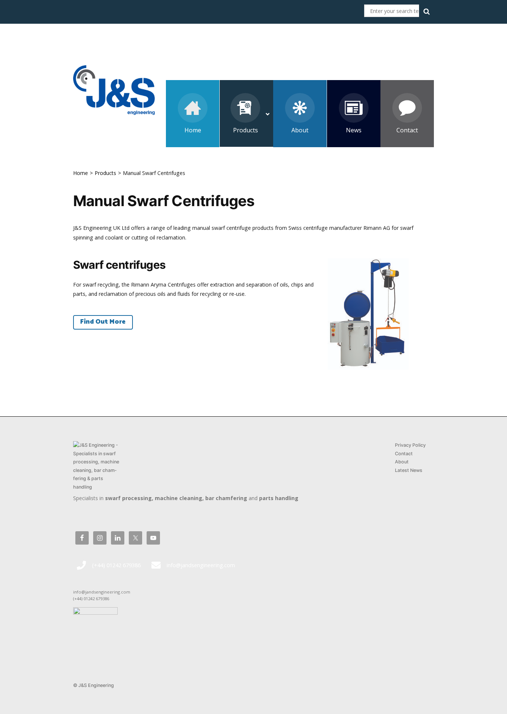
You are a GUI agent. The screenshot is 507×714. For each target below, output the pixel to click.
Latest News (408, 470)
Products (105, 172)
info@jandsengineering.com (201, 565)
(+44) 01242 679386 (116, 565)
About (402, 462)
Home (80, 172)
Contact (404, 453)
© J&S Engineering (93, 685)
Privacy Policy (410, 445)
